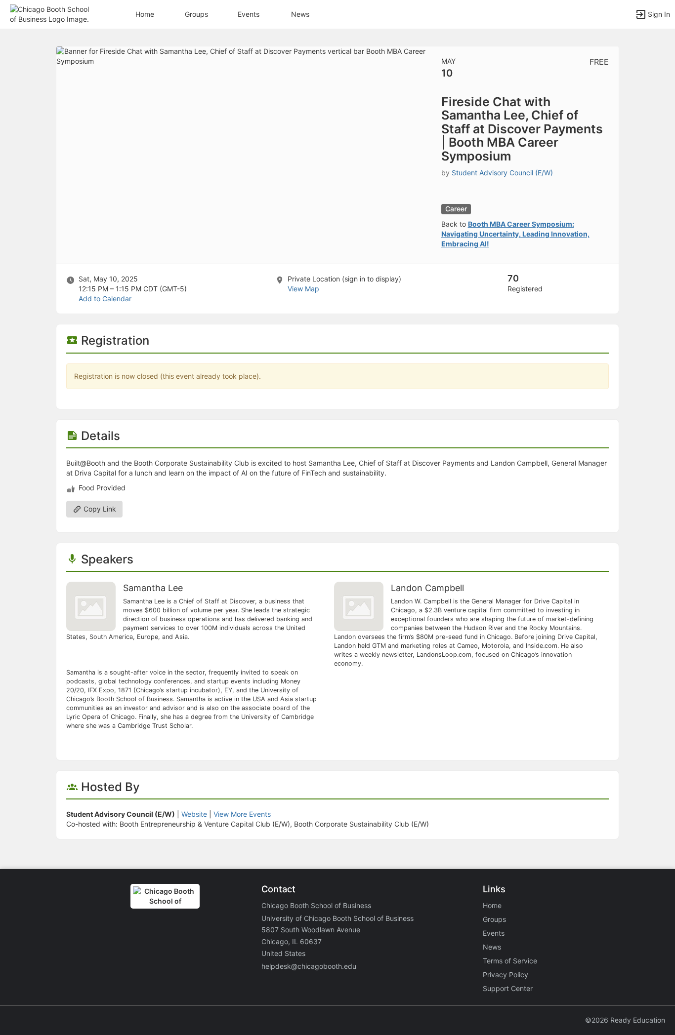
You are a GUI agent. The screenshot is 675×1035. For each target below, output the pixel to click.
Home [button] (144, 14)
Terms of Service (510, 960)
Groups (196, 14)
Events (248, 14)
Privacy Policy (505, 974)
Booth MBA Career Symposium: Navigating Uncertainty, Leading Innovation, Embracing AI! (515, 234)
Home (492, 905)
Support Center (508, 988)
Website (194, 814)
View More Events (242, 814)
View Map (303, 288)
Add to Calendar (105, 298)
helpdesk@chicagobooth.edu (308, 966)
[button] (50, 13)
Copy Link (99, 509)
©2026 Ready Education (625, 1020)
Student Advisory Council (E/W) (502, 172)
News (300, 14)
